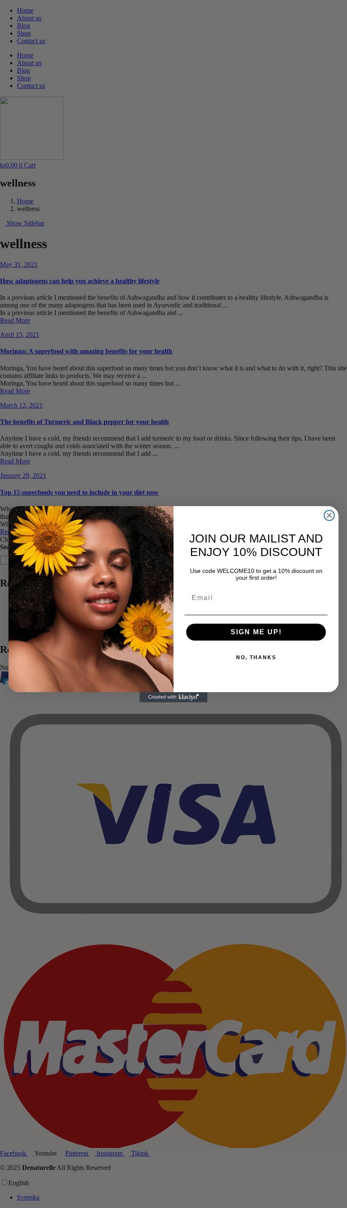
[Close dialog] (329, 515)
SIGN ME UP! (256, 632)
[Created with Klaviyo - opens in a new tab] (173, 697)
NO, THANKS (256, 657)
